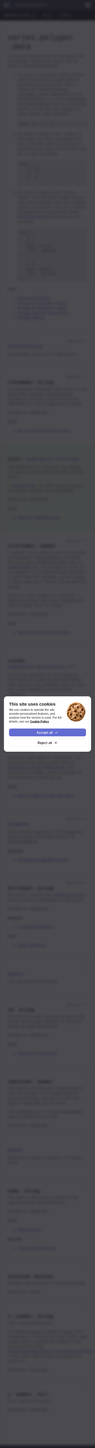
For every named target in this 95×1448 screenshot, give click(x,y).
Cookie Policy (39, 721)
